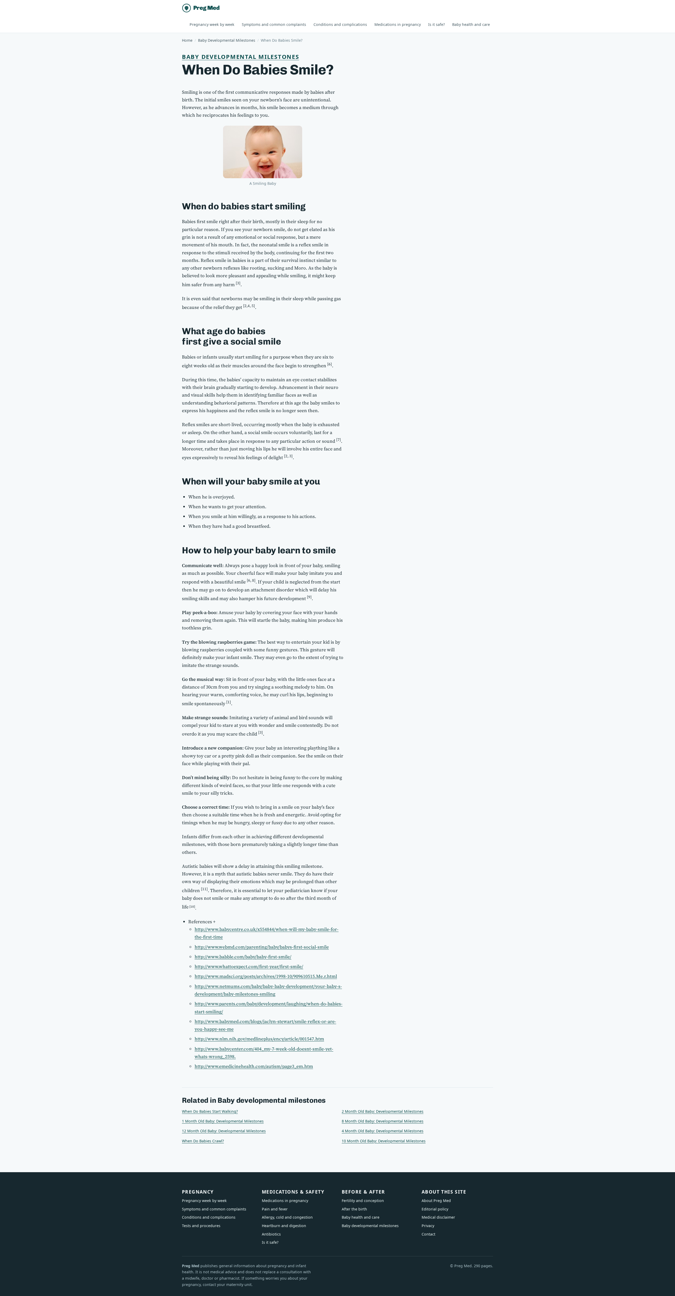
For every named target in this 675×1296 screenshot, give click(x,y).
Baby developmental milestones (240, 56)
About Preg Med (436, 1200)
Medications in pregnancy (397, 24)
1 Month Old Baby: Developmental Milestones (223, 1121)
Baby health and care (471, 24)
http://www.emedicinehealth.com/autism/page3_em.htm (254, 1066)
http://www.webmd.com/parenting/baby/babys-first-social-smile (262, 947)
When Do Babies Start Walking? (210, 1111)
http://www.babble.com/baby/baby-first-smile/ (243, 957)
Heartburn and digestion (284, 1225)
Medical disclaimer (438, 1217)
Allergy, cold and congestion (287, 1217)
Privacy (428, 1225)
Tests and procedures (201, 1225)
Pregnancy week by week (212, 24)
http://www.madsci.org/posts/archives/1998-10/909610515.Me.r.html (266, 976)
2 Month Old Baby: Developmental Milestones (382, 1111)
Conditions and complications (340, 24)
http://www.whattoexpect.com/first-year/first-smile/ (249, 966)
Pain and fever (275, 1209)
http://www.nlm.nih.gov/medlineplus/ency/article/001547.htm (259, 1039)
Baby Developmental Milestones (226, 40)
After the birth (354, 1209)
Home (187, 40)
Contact (428, 1234)
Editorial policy (435, 1209)
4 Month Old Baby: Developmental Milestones (382, 1130)
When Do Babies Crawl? (203, 1140)
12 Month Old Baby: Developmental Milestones (224, 1130)
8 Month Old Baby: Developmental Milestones (382, 1121)
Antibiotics (271, 1234)
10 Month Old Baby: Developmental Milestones (384, 1140)
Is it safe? (436, 24)
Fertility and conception (363, 1200)
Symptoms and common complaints (274, 24)
